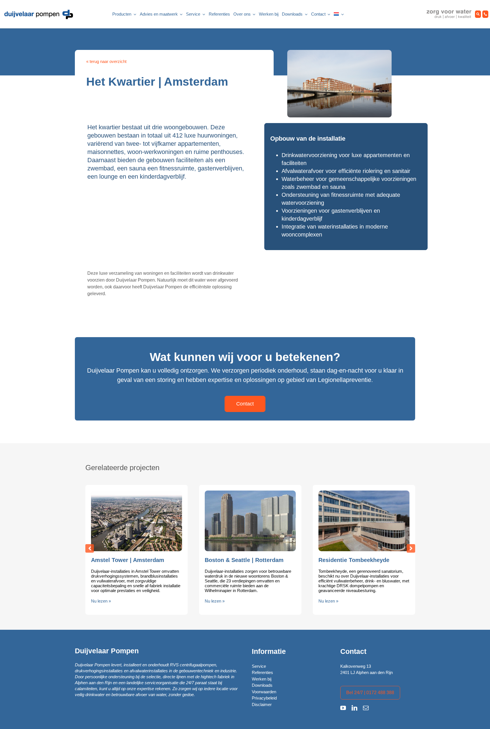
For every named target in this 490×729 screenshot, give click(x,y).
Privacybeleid (264, 698)
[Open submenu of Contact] (328, 14)
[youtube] (343, 708)
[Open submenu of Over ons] (253, 14)
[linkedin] (354, 708)
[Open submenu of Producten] (133, 14)
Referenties (262, 672)
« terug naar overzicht (106, 61)
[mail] (366, 708)
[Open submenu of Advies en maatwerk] (180, 14)
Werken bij (261, 679)
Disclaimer (262, 704)
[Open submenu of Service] (202, 14)
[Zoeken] (478, 14)
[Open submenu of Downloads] (305, 14)
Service (259, 666)
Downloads (262, 685)
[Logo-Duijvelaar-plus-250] (38, 11)
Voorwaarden (264, 691)
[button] (89, 548)
